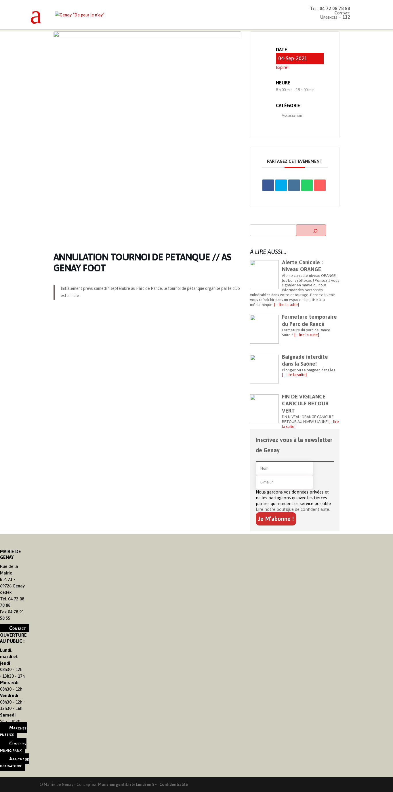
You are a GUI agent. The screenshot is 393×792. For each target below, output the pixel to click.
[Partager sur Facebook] (268, 185)
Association (292, 115)
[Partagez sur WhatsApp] (307, 185)
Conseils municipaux (13, 747)
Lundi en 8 (145, 784)
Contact (17, 628)
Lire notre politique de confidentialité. (293, 509)
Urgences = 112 (335, 17)
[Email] (320, 185)
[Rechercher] (311, 230)
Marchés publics (13, 731)
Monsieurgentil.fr (115, 784)
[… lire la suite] (286, 304)
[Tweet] (281, 185)
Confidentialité (173, 784)
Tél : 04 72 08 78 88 (330, 8)
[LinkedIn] (294, 185)
